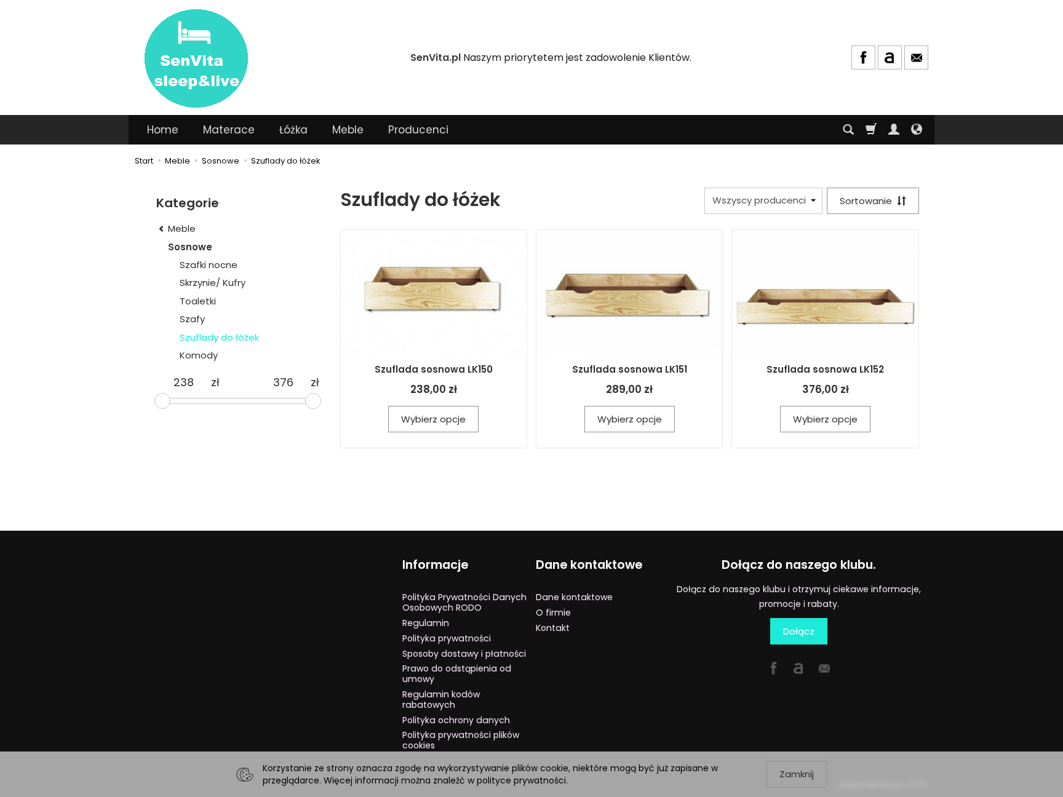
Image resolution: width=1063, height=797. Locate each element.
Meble (348, 129)
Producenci (418, 129)
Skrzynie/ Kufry (212, 282)
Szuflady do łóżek (219, 337)
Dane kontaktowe (589, 564)
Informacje (435, 564)
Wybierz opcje (433, 419)
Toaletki (198, 301)
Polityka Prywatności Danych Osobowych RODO (464, 602)
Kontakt (553, 628)
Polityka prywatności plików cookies (460, 740)
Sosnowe (190, 246)
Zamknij (796, 773)
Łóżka (293, 129)
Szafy (192, 318)
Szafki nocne (208, 264)
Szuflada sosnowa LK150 (434, 369)
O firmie (553, 612)
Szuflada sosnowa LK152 (825, 369)
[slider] (162, 401)
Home (162, 129)
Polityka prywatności (446, 638)
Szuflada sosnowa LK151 (629, 369)
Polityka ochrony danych (456, 720)
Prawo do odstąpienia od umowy (456, 673)
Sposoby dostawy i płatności (464, 654)
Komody (199, 355)
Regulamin (425, 623)
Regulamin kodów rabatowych (441, 699)
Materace (229, 129)
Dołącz (798, 631)
